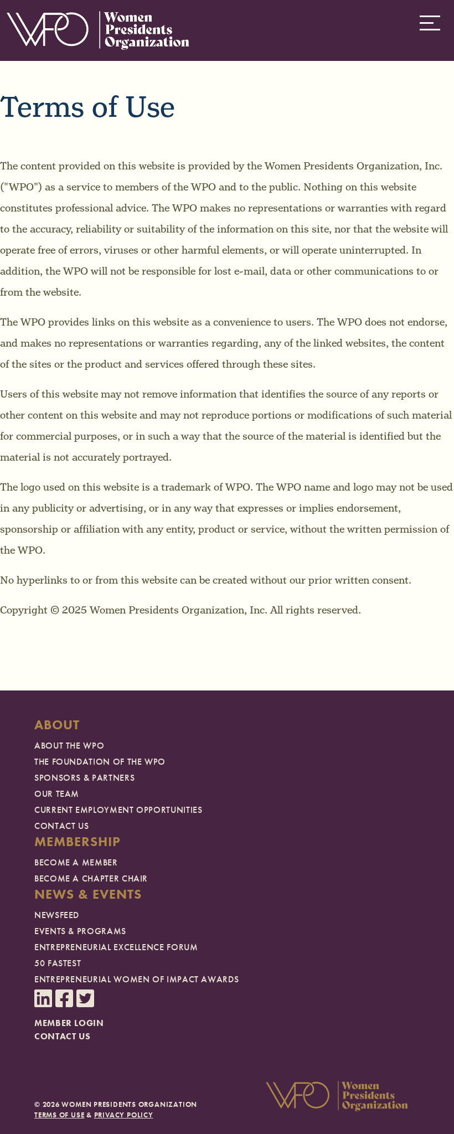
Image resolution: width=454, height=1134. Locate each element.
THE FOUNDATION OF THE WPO (100, 761)
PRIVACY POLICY (123, 1115)
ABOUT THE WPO (69, 745)
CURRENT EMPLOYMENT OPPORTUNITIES (118, 810)
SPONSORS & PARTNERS (84, 778)
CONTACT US (61, 826)
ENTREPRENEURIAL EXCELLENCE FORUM (116, 947)
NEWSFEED (56, 915)
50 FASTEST (57, 963)
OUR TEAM (56, 794)
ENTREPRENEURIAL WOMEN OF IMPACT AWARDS (136, 979)
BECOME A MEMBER (76, 862)
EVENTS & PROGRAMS (80, 931)
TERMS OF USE (59, 1115)
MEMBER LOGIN (69, 1023)
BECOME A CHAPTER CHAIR (91, 878)
